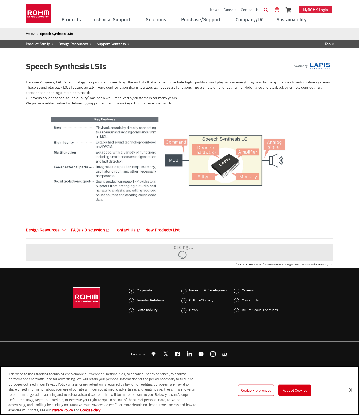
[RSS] (153, 354)
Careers (230, 9)
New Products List (162, 229)
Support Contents (111, 43)
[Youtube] (201, 354)
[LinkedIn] (189, 354)
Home (30, 33)
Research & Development (208, 289)
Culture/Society (201, 299)
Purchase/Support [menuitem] (201, 19)
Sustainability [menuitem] (291, 19)
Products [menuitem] (71, 19)
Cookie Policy (90, 409)
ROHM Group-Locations (260, 309)
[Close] (350, 390)
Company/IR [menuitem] (249, 19)
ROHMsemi (165, 354)
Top (328, 43)
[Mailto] (225, 354)
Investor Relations (150, 299)
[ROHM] (38, 15)
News (214, 9)
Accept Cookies (295, 390)
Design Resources (73, 43)
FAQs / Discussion (88, 229)
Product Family (38, 43)
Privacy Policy (62, 409)
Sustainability (147, 309)
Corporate (144, 289)
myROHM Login (315, 9)
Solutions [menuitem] (156, 19)
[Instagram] (213, 354)
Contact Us (250, 9)
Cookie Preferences (256, 390)
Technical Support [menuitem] (110, 19)
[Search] (266, 9)
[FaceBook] (177, 354)
